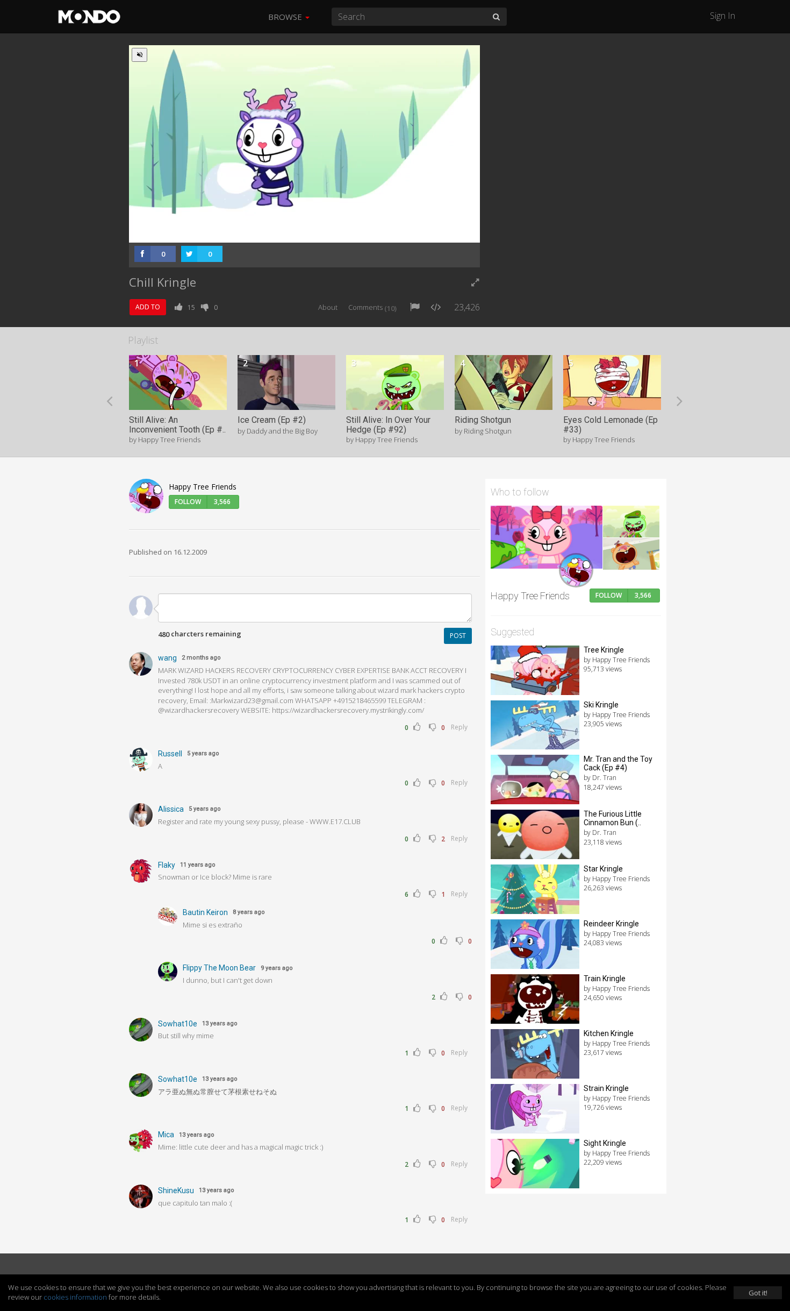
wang (167, 658)
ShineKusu (176, 1190)
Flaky (166, 865)
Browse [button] (286, 16)
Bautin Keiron (205, 912)
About (327, 307)
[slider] (288, 231)
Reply (459, 727)
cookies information (75, 1297)
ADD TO (147, 306)
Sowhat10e (177, 1023)
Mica (166, 1134)
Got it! (758, 1293)
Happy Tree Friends (202, 486)
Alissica (171, 809)
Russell (170, 753)
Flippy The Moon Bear (219, 967)
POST (458, 635)
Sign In (722, 16)
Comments (372, 307)
